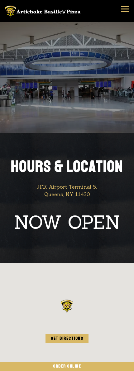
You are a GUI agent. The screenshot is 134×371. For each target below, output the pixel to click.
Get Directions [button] (67, 338)
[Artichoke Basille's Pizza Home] (44, 11)
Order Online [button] (67, 366)
